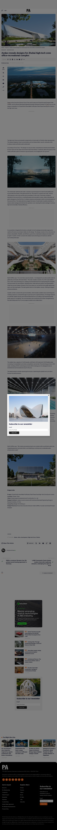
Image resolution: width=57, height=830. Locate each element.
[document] (28, 415)
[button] (48, 395)
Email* (10, 427)
